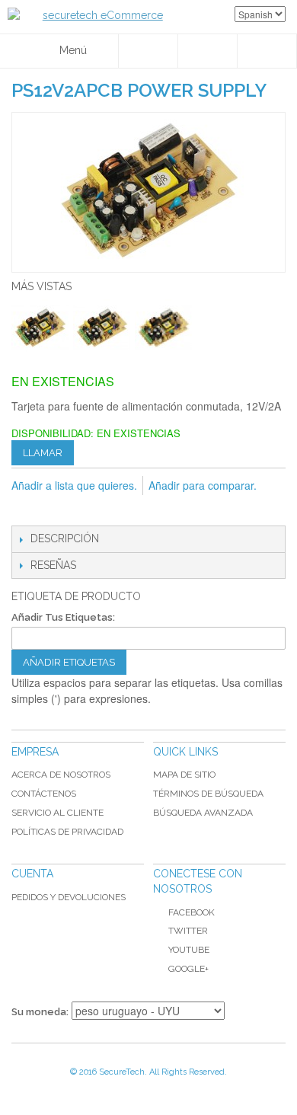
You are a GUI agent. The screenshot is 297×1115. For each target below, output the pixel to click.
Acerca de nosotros (60, 774)
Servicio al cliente (57, 812)
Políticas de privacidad (67, 831)
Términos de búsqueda (208, 793)
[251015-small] (101, 328)
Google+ (188, 968)
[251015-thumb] (163, 328)
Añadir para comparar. (202, 485)
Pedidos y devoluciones (68, 897)
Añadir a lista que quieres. (74, 485)
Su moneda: (40, 1012)
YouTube (188, 949)
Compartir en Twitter (87, 510)
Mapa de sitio (184, 774)
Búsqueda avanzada (203, 812)
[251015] (40, 328)
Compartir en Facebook (57, 510)
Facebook (191, 912)
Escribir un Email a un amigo (27, 510)
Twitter (188, 930)
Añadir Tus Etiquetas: (63, 617)
